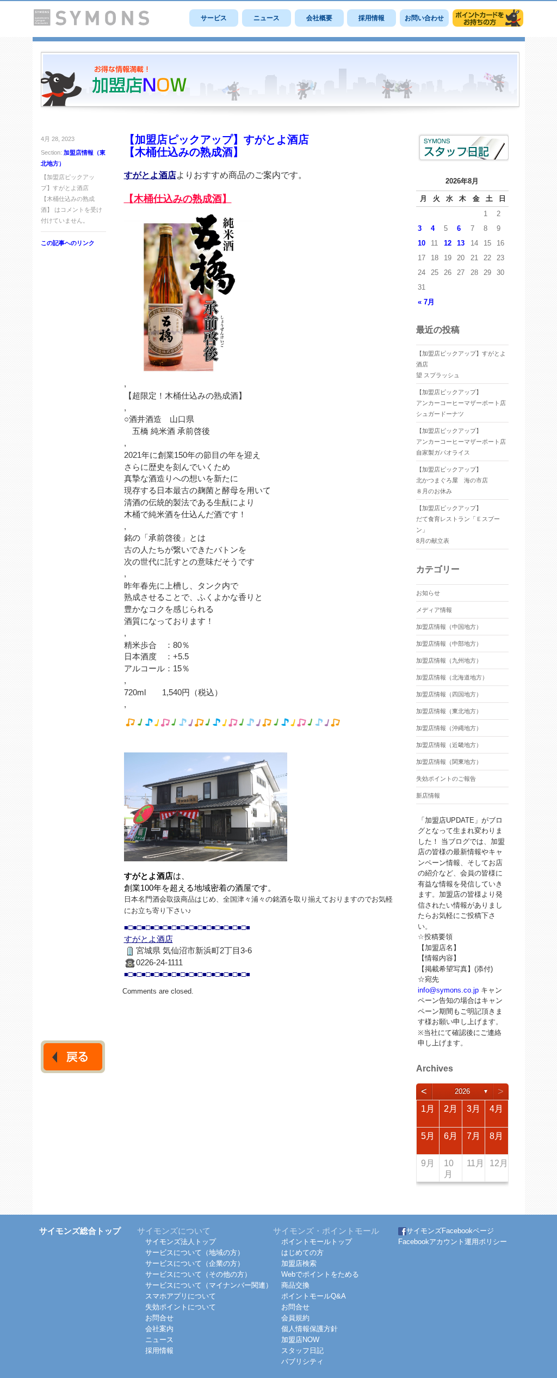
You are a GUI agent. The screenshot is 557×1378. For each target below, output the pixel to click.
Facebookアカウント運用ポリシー (452, 1242)
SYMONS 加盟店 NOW (280, 84)
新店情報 (428, 795)
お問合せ (159, 1318)
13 (461, 243)
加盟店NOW (300, 1340)
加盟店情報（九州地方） (449, 660)
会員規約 (295, 1318)
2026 (462, 1091)
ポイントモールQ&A (313, 1296)
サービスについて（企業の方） (194, 1263)
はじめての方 (302, 1252)
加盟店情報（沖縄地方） (449, 728)
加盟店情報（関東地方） (449, 761)
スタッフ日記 (302, 1350)
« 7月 (426, 302)
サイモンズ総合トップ (80, 1230)
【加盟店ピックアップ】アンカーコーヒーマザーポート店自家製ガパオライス (461, 441)
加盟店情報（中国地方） (449, 626)
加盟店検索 (299, 1263)
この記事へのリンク (68, 243)
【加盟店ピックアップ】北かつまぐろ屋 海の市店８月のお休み (452, 480)
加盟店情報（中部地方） (449, 643)
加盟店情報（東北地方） (449, 711)
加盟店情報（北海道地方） (452, 677)
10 (421, 243)
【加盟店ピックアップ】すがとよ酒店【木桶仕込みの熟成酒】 (216, 145)
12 (447, 243)
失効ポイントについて (180, 1307)
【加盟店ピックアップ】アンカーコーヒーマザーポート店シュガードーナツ (461, 403)
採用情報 (371, 18)
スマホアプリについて (180, 1296)
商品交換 (295, 1285)
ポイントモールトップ (316, 1242)
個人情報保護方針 (309, 1329)
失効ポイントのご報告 (446, 778)
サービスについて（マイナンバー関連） (209, 1285)
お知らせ (428, 593)
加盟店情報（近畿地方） (449, 745)
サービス (214, 18)
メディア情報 (434, 610)
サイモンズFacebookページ (450, 1231)
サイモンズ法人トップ (180, 1242)
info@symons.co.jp (448, 990)
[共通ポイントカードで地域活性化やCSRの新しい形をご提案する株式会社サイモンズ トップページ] (91, 23)
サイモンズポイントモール (488, 18)
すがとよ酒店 (150, 175)
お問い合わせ (424, 18)
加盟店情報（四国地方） (449, 694)
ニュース (266, 18)
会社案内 (159, 1329)
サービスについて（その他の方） (198, 1274)
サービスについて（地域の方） (194, 1252)
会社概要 (319, 18)
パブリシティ (302, 1361)
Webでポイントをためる (320, 1274)
